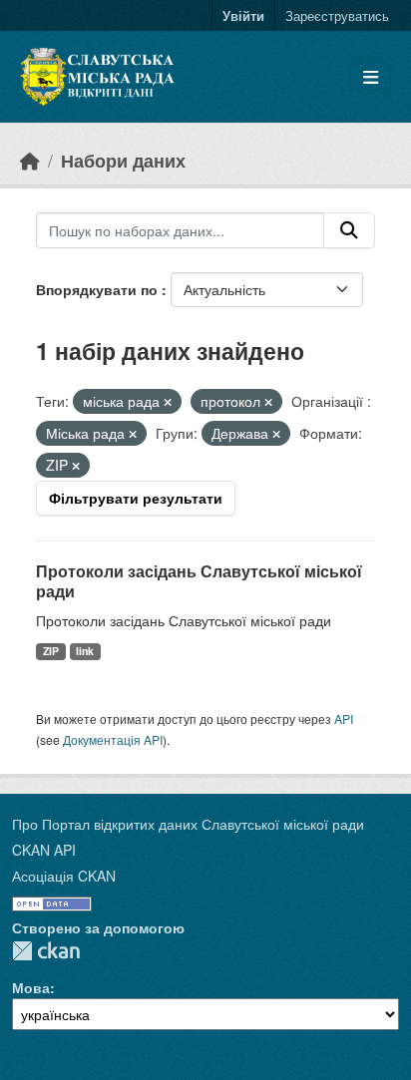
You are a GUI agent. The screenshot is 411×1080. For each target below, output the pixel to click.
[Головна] (30, 160)
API (343, 718)
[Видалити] (168, 402)
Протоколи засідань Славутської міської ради (199, 581)
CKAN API (44, 850)
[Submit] (349, 230)
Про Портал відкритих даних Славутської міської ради (188, 824)
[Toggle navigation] (370, 77)
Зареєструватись (337, 15)
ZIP (51, 650)
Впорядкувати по (99, 289)
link (85, 650)
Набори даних (123, 160)
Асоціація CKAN (64, 876)
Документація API (113, 739)
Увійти (243, 15)
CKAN (46, 950)
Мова (31, 987)
